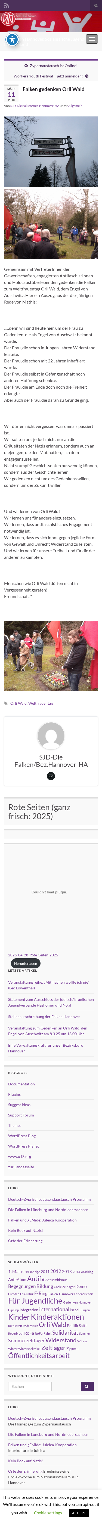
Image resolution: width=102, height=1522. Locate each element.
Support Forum (21, 1115)
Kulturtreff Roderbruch (23, 1326)
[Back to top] (90, 1510)
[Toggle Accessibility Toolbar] (12, 39)
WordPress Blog (22, 1135)
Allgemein (75, 106)
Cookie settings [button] (48, 1512)
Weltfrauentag (40, 703)
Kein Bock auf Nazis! (25, 1230)
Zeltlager (53, 1347)
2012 (55, 1271)
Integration (29, 1309)
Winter (12, 1348)
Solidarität (65, 1332)
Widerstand (60, 1340)
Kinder (19, 1316)
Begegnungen (22, 1286)
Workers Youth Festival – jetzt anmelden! (48, 76)
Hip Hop (13, 1310)
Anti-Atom (17, 1279)
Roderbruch (15, 1333)
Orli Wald (18, 703)
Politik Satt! (77, 1325)
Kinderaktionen (57, 1316)
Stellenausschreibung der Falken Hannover (44, 1016)
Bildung (44, 1286)
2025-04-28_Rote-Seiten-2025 (33, 955)
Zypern (72, 1348)
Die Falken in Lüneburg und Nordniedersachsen (48, 1209)
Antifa (36, 1278)
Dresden (13, 1294)
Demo (81, 1286)
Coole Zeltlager (64, 1287)
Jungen (85, 1310)
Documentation (21, 1084)
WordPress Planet (23, 1146)
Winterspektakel (29, 1348)
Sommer (84, 1333)
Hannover (85, 1302)
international (54, 1309)
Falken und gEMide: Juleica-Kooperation (42, 1220)
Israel (74, 1309)
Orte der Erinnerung (25, 1240)
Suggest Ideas (19, 1104)
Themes (14, 1125)
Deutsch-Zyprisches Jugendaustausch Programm (49, 1199)
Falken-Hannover (60, 1294)
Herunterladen (25, 963)
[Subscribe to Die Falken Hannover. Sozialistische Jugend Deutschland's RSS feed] (6, 4)
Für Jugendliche (35, 1300)
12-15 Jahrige (30, 1272)
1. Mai (14, 1271)
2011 (45, 1271)
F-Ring (41, 1293)
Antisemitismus (56, 1280)
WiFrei (82, 1341)
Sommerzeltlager (26, 1340)
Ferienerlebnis (83, 1294)
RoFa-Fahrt (43, 1333)
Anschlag (87, 1272)
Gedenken (70, 1302)
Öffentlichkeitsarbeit (39, 1355)
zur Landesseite (21, 1166)
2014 (76, 1272)
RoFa (29, 1332)
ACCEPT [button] (79, 1513)
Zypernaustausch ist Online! (54, 65)
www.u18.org (19, 1156)
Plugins (14, 1094)
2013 (67, 1271)
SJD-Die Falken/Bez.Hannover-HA (34, 106)
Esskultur (26, 1294)
